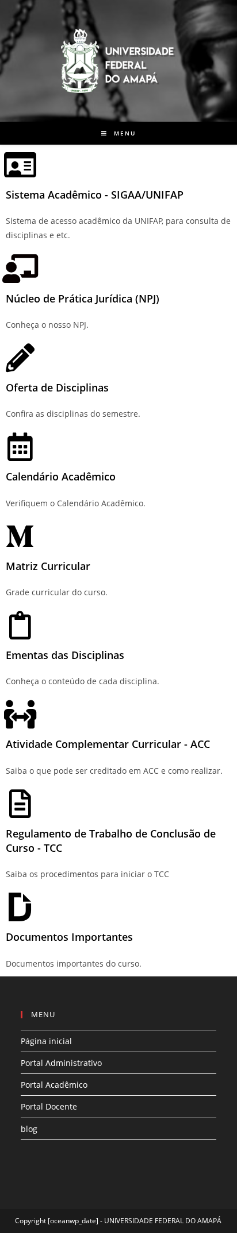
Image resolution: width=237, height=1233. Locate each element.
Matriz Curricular (48, 566)
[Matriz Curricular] (20, 536)
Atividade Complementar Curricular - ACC (108, 744)
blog (29, 1128)
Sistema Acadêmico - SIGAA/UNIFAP (95, 194)
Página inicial (46, 1041)
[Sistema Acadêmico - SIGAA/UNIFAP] (20, 164)
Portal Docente (49, 1106)
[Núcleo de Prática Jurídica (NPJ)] (20, 268)
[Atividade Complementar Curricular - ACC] (20, 714)
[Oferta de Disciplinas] (20, 357)
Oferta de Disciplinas (57, 387)
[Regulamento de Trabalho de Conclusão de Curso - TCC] (20, 803)
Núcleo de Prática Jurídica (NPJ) (82, 298)
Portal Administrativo (61, 1062)
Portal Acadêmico (54, 1084)
